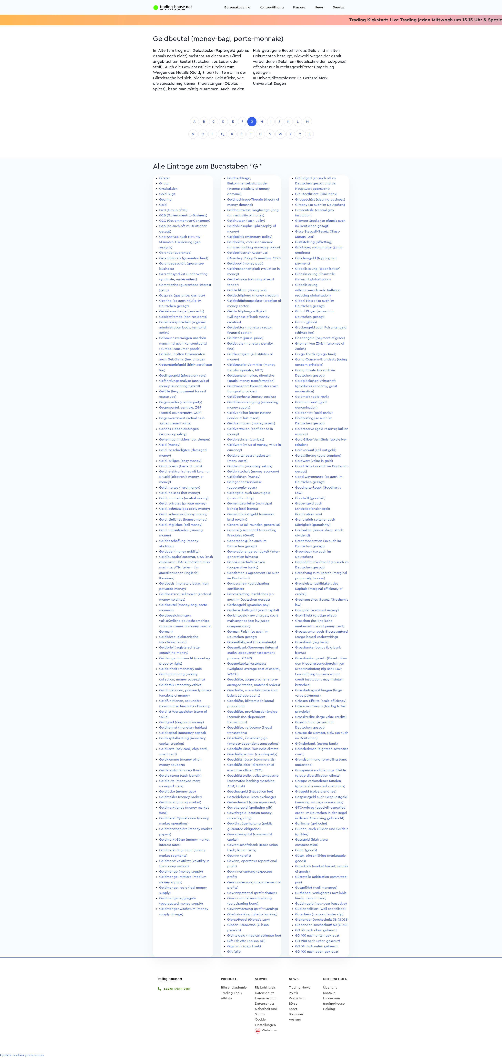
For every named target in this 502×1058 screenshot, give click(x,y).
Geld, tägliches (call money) (181, 524)
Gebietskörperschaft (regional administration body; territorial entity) (182, 327)
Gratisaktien (168, 188)
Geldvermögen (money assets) (251, 423)
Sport (293, 1009)
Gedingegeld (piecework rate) (182, 375)
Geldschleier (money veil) (247, 290)
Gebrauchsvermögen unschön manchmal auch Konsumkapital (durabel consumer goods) (183, 343)
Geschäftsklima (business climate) (253, 749)
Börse (293, 1003)
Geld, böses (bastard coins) (180, 466)
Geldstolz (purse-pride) (245, 338)
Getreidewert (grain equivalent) (251, 802)
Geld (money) (170, 444)
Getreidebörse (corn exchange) (251, 797)
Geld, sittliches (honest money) (183, 519)
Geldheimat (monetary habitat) (183, 727)
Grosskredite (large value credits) (321, 717)
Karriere (299, 7)
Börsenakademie (237, 7)
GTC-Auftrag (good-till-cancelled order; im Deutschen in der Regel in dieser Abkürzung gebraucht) (321, 813)
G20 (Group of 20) (173, 210)
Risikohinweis (265, 987)
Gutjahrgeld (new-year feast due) (321, 903)
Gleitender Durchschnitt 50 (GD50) (322, 925)
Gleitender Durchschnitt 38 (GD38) (322, 919)
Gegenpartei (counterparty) (180, 402)
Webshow (269, 1030)
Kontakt (329, 993)
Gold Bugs (167, 194)
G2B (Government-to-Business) (183, 215)
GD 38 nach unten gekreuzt (316, 946)
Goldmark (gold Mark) (312, 396)
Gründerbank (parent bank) (316, 743)
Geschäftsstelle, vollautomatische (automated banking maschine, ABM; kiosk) (253, 781)
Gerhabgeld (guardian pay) (248, 605)
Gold (163, 204)
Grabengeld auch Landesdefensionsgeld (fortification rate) (312, 509)
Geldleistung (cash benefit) (180, 775)
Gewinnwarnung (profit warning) (252, 908)
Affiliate (226, 998)
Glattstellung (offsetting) (313, 242)
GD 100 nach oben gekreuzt (316, 951)
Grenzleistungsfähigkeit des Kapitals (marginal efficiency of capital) (318, 589)
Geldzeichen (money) (244, 476)
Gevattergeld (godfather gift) (249, 807)
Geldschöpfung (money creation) (253, 295)
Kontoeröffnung (272, 7)
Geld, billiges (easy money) (180, 460)
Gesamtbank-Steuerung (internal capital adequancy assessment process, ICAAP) (252, 653)
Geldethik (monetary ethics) (181, 685)
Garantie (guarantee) (175, 252)
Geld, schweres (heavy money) (183, 514)
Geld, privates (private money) (183, 503)
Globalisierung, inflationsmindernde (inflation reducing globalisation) (318, 290)
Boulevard (296, 1014)
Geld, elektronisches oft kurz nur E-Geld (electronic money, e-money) (184, 477)
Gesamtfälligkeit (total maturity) (251, 642)
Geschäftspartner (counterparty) (252, 754)
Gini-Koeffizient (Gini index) (316, 194)
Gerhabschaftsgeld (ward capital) (253, 610)
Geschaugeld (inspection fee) (250, 791)
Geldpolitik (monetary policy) (249, 236)
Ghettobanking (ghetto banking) (252, 914)
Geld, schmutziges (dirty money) (184, 508)
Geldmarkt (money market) (180, 802)
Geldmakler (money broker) (180, 797)
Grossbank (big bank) (312, 642)
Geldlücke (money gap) (177, 791)
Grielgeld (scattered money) (317, 610)
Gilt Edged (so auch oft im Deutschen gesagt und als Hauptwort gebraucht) (315, 183)
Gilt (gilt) (234, 951)
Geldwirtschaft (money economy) (253, 471)
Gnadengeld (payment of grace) (320, 338)
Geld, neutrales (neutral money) (184, 498)
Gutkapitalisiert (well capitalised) (320, 908)
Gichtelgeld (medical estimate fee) (254, 935)
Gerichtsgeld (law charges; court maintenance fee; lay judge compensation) (252, 621)
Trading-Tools (231, 993)
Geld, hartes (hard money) (179, 487)
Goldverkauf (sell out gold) (315, 450)
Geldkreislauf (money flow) (180, 770)
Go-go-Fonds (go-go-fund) (315, 354)
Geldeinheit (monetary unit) (180, 668)
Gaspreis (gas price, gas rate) (182, 295)
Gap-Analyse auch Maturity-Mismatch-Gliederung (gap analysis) (180, 242)
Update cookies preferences (22, 1055)
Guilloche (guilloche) (311, 823)
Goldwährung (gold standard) (318, 455)
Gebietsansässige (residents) (181, 311)
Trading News (299, 987)
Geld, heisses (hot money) (179, 492)
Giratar (164, 178)
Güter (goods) (306, 850)
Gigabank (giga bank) (244, 946)
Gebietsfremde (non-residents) (183, 316)
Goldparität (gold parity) (314, 412)
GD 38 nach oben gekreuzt (316, 930)
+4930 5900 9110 (176, 989)
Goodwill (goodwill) (310, 498)
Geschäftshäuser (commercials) (251, 759)
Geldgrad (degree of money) (181, 722)
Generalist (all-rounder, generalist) (253, 524)
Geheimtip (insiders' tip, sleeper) (184, 439)
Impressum (331, 998)
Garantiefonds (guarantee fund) (183, 258)
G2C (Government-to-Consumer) (184, 220)
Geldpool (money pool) (245, 263)
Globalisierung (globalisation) (317, 268)
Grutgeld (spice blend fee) (315, 791)
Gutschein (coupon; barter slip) (319, 914)
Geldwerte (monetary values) (249, 466)
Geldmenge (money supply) (181, 871)
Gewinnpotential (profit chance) (252, 893)
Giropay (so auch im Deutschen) (320, 204)
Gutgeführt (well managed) (316, 887)
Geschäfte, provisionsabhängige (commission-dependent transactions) (252, 717)
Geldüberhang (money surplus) (251, 396)
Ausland (295, 1019)
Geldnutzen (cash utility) (246, 220)
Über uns (330, 987)
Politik (293, 993)
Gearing (165, 199)
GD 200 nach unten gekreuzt (317, 941)
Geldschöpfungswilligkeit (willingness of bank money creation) (248, 317)
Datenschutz (264, 993)
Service (338, 7)
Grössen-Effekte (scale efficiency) (320, 700)
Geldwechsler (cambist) (245, 439)
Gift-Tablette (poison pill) (246, 941)
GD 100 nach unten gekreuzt (317, 935)
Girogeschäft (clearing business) (320, 199)
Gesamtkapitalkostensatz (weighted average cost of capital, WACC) (253, 669)
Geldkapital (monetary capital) (182, 732)
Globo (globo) (306, 322)
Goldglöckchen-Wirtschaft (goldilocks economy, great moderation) (316, 386)
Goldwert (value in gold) (314, 460)
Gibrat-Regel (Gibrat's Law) (248, 919)
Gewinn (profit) (239, 855)
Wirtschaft (297, 998)
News (319, 7)
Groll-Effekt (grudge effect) (316, 615)
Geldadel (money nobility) (179, 551)
